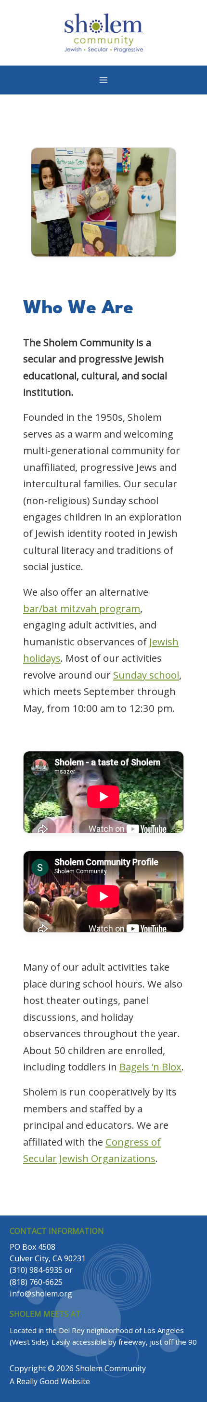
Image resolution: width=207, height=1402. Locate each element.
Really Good (37, 1381)
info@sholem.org (41, 1293)
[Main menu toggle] (103, 80)
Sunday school (146, 674)
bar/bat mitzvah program (81, 608)
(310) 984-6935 (36, 1270)
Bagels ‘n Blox (150, 1066)
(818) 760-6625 (36, 1282)
